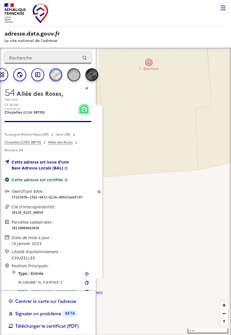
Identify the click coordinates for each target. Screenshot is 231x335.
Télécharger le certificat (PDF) (47, 326)
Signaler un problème (45, 313)
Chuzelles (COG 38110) (23, 142)
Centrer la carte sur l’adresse (45, 301)
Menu (223, 8)
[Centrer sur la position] (86, 273)
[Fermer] (86, 88)
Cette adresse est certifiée (37, 180)
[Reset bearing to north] (224, 322)
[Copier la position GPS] (86, 282)
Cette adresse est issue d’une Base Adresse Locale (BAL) (40, 165)
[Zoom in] (224, 305)
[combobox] (48, 57)
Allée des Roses (60, 142)
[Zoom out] (224, 313)
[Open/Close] (99, 191)
